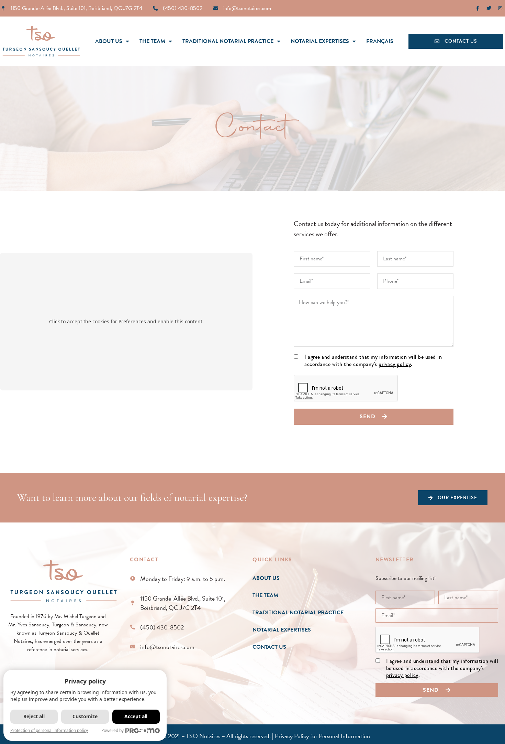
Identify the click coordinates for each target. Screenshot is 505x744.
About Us (108, 41)
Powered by (112, 730)
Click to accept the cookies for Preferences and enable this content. (126, 321)
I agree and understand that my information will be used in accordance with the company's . (373, 361)
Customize (85, 716)
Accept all (135, 716)
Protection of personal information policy (49, 730)
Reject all (34, 716)
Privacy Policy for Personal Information (322, 736)
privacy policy (395, 364)
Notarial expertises (320, 41)
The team (152, 41)
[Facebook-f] (477, 8)
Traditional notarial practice (227, 41)
